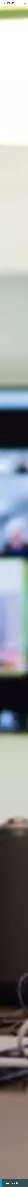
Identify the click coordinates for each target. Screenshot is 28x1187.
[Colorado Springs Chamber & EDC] (8, 2)
